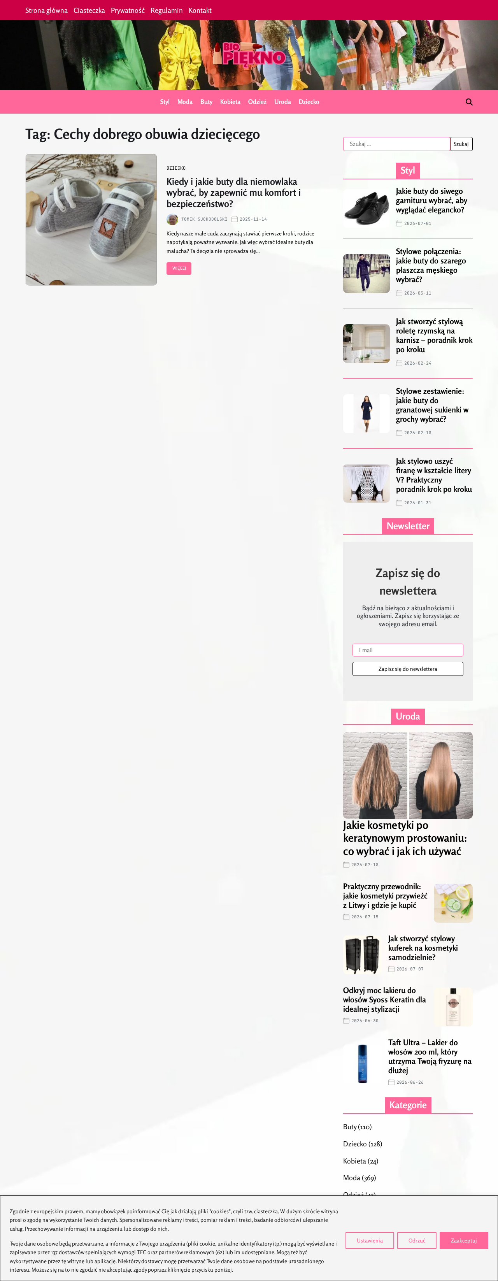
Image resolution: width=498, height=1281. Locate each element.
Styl (165, 101)
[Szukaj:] (396, 144)
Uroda (282, 101)
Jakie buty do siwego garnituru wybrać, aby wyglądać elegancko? (431, 200)
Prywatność (128, 10)
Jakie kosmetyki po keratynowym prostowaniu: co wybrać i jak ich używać (405, 838)
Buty (206, 101)
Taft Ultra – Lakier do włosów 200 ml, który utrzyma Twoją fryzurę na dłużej (430, 1056)
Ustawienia (370, 1240)
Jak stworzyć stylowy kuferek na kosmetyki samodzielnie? (423, 948)
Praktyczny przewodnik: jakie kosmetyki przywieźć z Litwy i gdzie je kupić (385, 895)
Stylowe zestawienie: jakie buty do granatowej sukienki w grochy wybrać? (432, 405)
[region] (249, 1238)
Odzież (257, 101)
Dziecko (309, 101)
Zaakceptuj (464, 1240)
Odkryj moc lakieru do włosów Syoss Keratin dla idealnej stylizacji (384, 999)
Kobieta (230, 101)
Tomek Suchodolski (204, 219)
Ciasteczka (89, 10)
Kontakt (200, 10)
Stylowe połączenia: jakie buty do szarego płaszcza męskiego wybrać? (431, 265)
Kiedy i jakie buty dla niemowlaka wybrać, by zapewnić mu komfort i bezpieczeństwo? (234, 193)
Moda (185, 101)
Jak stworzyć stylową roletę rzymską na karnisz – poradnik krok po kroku (434, 335)
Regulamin (167, 10)
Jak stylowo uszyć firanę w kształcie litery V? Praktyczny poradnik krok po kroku (434, 475)
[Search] (469, 102)
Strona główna (46, 10)
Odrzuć (417, 1240)
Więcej (179, 268)
